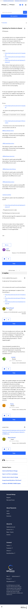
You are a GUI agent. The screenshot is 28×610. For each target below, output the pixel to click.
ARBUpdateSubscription (8, 181)
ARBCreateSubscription (8, 143)
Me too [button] (6, 245)
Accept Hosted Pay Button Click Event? (11, 480)
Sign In (22, 5)
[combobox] (14, 12)
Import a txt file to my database (10, 474)
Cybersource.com (11, 527)
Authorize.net (15, 576)
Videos (8, 513)
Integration (4, 22)
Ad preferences (10, 581)
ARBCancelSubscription (8, 130)
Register (9, 497)
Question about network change (10, 477)
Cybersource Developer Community (4, 4)
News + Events (10, 532)
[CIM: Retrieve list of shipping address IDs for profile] (19, 270)
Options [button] (26, 22)
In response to (16, 360)
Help (20, 5)
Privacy (8, 578)
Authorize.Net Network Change (9, 470)
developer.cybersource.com (21, 0)
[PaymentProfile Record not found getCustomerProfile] (17, 270)
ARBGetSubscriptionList (8, 156)
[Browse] (25, 5)
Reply (14, 263)
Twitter (8, 545)
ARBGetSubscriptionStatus (9, 169)
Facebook (9, 548)
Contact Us (9, 529)
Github (8, 550)
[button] (4, 258)
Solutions (9, 516)
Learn (8, 511)
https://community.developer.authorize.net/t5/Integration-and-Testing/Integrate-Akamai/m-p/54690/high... (13, 432)
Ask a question (14, 16)
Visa (8, 576)
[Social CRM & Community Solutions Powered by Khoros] (24, 607)
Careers (8, 534)
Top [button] (2, 607)
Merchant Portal (10, 500)
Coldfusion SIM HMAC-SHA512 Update (11, 483)
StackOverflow (10, 553)
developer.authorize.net (8, 0)
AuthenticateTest (7, 194)
